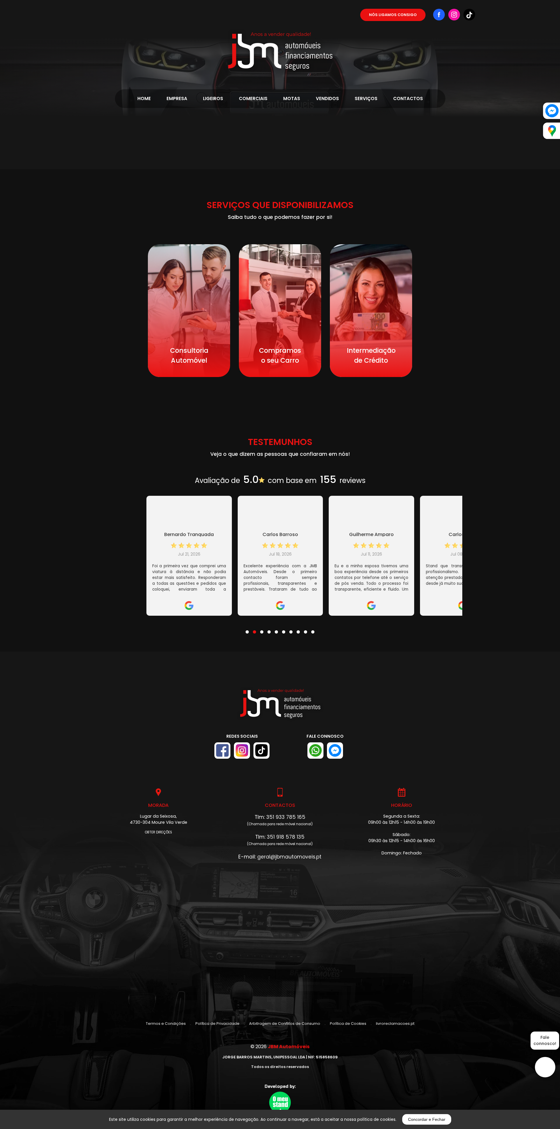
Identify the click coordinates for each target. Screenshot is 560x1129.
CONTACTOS (408, 98)
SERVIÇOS (366, 98)
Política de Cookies (348, 1023)
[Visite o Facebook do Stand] (222, 750)
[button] (247, 628)
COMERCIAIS (253, 98)
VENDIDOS (327, 98)
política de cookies (376, 1119)
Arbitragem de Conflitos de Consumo (284, 1023)
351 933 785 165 (285, 817)
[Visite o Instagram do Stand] (242, 750)
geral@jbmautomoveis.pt (289, 856)
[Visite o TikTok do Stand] (261, 750)
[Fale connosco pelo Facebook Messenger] (335, 750)
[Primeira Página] (280, 37)
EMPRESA (177, 98)
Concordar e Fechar (426, 1119)
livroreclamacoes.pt (395, 1023)
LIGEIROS (213, 98)
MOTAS (291, 98)
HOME (144, 98)
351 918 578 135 (285, 836)
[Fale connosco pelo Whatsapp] (315, 750)
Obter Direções (158, 832)
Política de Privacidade (217, 1023)
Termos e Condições (166, 1023)
